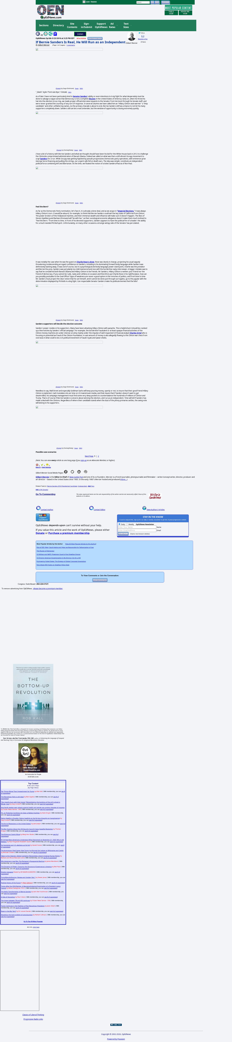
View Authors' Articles (156, 509)
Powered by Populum (116, 1039)
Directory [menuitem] (58, 25)
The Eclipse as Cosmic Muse (10, 834)
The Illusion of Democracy (45, 551)
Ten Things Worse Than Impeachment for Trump (17, 791)
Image (58, 88)
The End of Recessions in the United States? (16, 824)
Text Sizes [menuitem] (126, 25)
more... (124, 479)
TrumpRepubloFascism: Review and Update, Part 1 (18, 877)
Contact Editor (99, 509)
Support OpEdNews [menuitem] (100, 25)
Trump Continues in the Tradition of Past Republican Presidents (22, 906)
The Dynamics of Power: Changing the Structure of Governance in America (26, 867)
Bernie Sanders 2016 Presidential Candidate (62, 486)
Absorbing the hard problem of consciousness (16, 915)
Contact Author (47, 509)
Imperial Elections (126, 211)
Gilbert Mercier (42, 477)
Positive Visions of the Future (11, 883)
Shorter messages (7, 872)
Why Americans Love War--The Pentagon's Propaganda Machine (22, 861)
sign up (84, 460)
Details (77, 88)
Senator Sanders (80, 96)
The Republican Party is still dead (12, 797)
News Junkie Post (76, 477)
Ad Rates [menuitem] (112, 25)
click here (36, 927)
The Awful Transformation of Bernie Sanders (16, 892)
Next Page (89, 456)
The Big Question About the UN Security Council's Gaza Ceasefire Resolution (27, 829)
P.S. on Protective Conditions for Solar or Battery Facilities (20, 813)
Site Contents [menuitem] (72, 25)
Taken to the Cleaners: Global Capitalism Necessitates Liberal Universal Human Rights (30, 856)
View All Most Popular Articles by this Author (81, 544)
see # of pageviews (46, 804)
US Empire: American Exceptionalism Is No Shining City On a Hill (59, 558)
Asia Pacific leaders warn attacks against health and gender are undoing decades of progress (33, 807)
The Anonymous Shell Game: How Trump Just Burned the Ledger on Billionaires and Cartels (32, 850)
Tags (91, 486)
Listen (80, 34)
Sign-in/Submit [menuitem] (86, 25)
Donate (40, 533)
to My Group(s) (42, 490)
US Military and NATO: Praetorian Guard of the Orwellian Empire (58, 554)
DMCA (81, 88)
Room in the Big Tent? (8, 911)
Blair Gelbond (27, 883)
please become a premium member (48, 588)
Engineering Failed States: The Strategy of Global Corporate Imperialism (61, 561)
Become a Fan (143, 39)
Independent (82, 486)
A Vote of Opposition (8, 897)
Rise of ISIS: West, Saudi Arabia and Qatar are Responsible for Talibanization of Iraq (65, 547)
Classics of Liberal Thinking (33, 1015)
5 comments (71, 45)
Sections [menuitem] (43, 25)
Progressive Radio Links (33, 1019)
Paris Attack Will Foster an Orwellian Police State (53, 565)
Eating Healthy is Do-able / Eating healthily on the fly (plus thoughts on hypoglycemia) (30, 818)
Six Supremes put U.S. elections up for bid (15, 845)
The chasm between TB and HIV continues (15, 900)
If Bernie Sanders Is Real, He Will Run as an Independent (80, 42)
